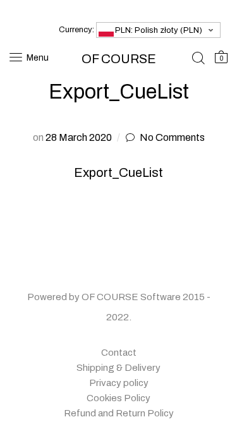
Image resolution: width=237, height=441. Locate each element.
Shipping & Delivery (118, 368)
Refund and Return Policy (119, 413)
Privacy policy (119, 383)
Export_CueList (118, 172)
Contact (119, 352)
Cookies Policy (118, 398)
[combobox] (158, 30)
